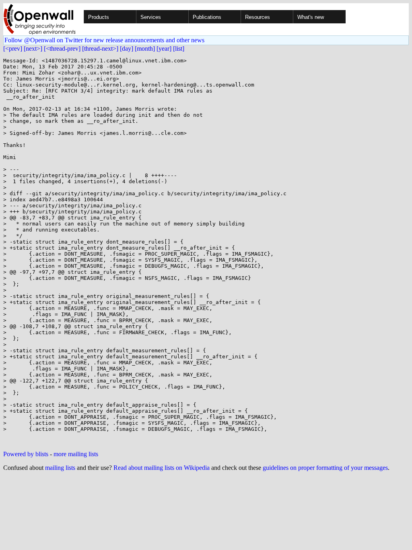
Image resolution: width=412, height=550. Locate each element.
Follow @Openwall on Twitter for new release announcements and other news (104, 40)
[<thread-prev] (62, 48)
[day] (126, 48)
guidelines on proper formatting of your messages (325, 467)
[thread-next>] (100, 48)
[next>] (33, 48)
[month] (145, 48)
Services (150, 17)
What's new (310, 17)
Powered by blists (25, 454)
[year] (164, 48)
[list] (178, 48)
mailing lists (60, 467)
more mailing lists (76, 454)
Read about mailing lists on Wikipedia (161, 467)
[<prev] (12, 48)
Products (98, 17)
